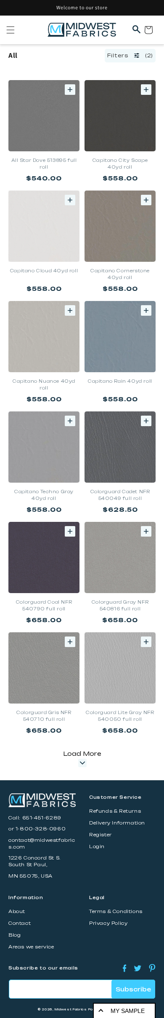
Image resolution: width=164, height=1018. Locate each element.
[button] (10, 30)
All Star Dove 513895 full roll (44, 163)
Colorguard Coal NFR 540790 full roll (44, 605)
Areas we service (31, 947)
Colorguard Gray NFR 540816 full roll (120, 605)
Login (97, 846)
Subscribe (133, 989)
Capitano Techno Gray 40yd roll (44, 495)
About (16, 911)
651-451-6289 (41, 818)
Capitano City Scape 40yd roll (120, 163)
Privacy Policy (108, 923)
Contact (19, 923)
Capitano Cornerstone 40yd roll (120, 274)
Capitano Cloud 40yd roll (44, 270)
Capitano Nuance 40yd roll (44, 384)
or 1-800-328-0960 (37, 829)
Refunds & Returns (115, 811)
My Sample (128, 1010)
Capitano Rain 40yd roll (120, 381)
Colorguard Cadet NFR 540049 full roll (120, 495)
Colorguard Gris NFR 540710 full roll (43, 716)
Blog (14, 935)
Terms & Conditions (116, 911)
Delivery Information (117, 823)
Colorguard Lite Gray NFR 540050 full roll (120, 716)
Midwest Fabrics (71, 1009)
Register (100, 835)
